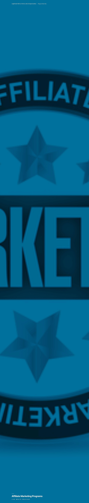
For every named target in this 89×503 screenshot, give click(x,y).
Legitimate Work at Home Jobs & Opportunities (24, 3)
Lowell (14, 499)
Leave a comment (27, 499)
